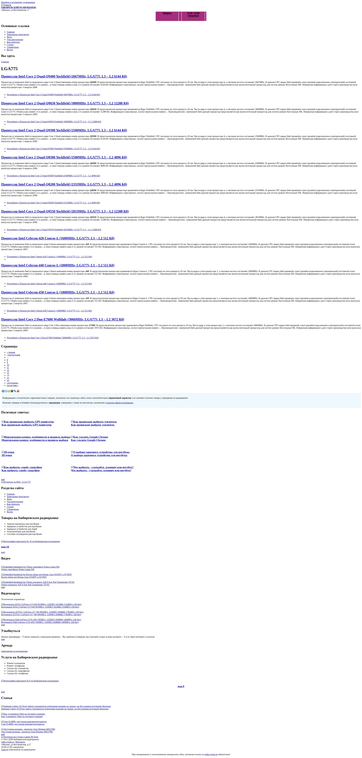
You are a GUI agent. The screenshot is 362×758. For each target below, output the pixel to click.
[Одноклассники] (9, 391)
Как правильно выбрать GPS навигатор (27, 424)
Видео (10, 50)
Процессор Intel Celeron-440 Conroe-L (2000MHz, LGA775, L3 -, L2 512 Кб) (57, 265)
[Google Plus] (18, 391)
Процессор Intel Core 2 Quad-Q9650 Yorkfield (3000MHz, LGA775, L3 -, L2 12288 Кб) (65, 103)
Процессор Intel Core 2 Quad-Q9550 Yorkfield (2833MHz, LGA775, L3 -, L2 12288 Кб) (65, 211)
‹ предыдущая (13, 355)
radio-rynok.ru (7, 742)
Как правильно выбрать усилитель (93, 424)
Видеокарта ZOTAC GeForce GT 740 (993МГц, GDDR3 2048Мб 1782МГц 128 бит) (41, 614)
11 (8, 367)
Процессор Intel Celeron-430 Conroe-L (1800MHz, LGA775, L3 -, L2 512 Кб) (57, 292)
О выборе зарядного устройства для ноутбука (99, 455)
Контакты (20, 742)
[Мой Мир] (12, 391)
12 (8, 370)
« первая (11, 352)
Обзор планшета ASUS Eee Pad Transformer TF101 (25, 585)
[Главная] (6, 5)
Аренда (4, 749)
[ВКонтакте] (3, 391)
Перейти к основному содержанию (18, 2)
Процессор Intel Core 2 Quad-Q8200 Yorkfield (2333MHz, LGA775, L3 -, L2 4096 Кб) (64, 184)
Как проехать (13, 42)
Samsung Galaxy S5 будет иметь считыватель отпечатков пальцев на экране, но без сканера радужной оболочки (55, 709)
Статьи (10, 44)
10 (8, 365)
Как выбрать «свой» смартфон (21, 470)
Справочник (13, 47)
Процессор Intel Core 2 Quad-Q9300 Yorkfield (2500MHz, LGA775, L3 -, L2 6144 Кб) (64, 130)
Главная (10, 32)
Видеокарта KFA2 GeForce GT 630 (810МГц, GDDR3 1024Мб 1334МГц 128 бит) (40, 607)
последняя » (12, 385)
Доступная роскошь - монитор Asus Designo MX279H (27, 732)
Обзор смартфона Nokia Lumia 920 (17, 569)
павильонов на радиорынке (14, 651)
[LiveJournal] (15, 391)
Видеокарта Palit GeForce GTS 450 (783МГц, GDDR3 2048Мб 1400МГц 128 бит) (40, 622)
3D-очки (7, 455)
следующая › (13, 383)
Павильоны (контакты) (18, 34)
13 (8, 372)
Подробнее (53, 94)
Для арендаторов (15, 39)
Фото (9, 37)
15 (8, 378)
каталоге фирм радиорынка (120, 403)
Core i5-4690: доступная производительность (22, 724)
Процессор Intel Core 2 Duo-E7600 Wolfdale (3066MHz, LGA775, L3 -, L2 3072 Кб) (62, 319)
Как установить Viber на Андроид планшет (22, 716)
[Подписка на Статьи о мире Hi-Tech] (19, 737)
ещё (3, 479)
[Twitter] (6, 391)
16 (8, 380)
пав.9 (181, 686)
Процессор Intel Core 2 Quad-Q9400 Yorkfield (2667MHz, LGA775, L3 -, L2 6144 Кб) (64, 76)
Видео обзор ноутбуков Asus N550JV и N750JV (24, 577)
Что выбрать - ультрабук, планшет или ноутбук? (101, 470)
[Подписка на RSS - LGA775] (16, 482)
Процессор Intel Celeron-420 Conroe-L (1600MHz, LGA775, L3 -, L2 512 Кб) (57, 238)
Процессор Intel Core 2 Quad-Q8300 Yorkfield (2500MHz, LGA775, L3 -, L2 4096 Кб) (64, 157)
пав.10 (5, 546)
